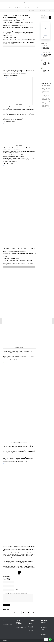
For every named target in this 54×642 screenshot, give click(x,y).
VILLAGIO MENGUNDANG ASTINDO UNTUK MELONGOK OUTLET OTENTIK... (46, 62)
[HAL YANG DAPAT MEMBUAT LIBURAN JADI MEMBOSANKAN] (53, 321)
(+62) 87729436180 (19, 623)
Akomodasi (30, 626)
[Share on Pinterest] (19, 612)
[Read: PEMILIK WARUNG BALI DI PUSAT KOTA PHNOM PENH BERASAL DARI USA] (42, 48)
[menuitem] (11, 7)
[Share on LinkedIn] (24, 612)
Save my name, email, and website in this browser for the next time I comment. (15, 593)
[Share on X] (9, 612)
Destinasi (30, 623)
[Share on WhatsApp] (14, 612)
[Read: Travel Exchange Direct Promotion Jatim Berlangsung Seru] (42, 68)
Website (17, 589)
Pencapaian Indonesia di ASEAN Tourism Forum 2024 (46, 95)
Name (17, 582)
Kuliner (29, 629)
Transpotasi (30, 627)
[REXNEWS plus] (27, 4)
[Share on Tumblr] (28, 612)
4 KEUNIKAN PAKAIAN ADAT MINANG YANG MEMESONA (47, 55)
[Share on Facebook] (5, 612)
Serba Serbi (30, 630)
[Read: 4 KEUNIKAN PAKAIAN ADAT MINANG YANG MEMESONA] (42, 55)
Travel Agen (30, 624)
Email (17, 585)
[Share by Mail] (33, 612)
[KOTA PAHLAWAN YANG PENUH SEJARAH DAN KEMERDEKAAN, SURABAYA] (1, 321)
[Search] (44, 7)
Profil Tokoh (30, 622)
